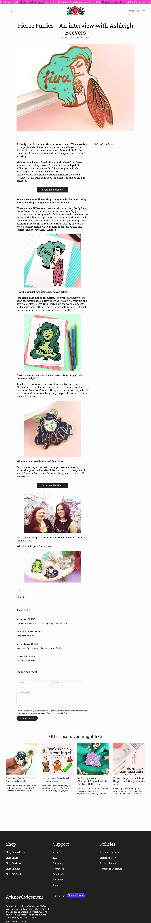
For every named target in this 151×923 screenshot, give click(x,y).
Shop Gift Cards (14, 874)
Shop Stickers (13, 868)
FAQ (55, 857)
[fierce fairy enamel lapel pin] (52, 260)
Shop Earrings (13, 863)
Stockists (58, 879)
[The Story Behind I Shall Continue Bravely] (22, 759)
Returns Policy (108, 857)
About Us (58, 852)
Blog (55, 885)
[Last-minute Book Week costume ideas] (58, 759)
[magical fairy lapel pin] (52, 342)
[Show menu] (7, 11)
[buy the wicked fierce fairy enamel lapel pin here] (52, 429)
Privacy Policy (61, 711)
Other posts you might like (75, 736)
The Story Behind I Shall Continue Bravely (20, 780)
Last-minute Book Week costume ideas (56, 780)
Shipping (58, 863)
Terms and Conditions (112, 868)
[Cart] (143, 11)
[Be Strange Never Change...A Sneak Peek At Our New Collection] (93, 759)
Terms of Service (76, 711)
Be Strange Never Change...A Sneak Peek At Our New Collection (92, 781)
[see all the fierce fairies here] (52, 190)
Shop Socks (12, 857)
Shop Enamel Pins (15, 852)
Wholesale (58, 874)
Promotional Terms (110, 852)
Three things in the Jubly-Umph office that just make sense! (129, 781)
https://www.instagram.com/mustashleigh (42, 174)
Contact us (58, 868)
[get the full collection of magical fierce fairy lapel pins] (52, 567)
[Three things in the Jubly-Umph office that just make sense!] (129, 759)
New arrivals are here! (32, 2)
